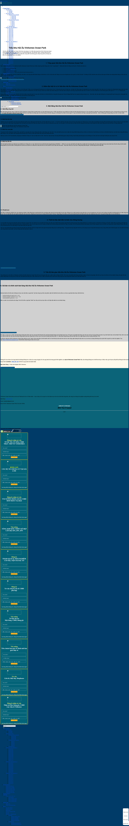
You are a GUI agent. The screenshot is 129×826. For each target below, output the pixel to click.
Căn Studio (11, 77)
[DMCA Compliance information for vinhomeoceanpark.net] (16, 432)
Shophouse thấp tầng (16, 104)
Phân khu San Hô (10, 791)
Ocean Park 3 (6, 73)
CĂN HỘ (5, 795)
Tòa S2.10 (11, 774)
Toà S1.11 (11, 39)
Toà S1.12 (11, 40)
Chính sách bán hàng (10, 85)
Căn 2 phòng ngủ (12, 800)
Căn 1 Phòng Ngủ (13, 798)
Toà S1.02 (11, 30)
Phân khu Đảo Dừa (10, 788)
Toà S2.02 (11, 44)
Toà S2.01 (11, 43)
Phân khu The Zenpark (14, 14)
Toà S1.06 (11, 34)
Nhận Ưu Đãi (125, 812)
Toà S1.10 (11, 37)
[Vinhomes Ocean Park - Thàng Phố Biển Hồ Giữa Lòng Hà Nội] (6, 3)
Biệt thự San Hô (15, 99)
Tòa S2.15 (11, 58)
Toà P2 (13, 22)
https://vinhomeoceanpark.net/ (10, 339)
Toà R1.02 (13, 16)
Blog (4, 86)
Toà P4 (13, 25)
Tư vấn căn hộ (9, 87)
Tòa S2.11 (11, 775)
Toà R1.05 (13, 18)
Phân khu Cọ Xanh (10, 67)
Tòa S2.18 (11, 62)
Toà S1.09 (11, 36)
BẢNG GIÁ (5, 82)
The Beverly (8, 9)
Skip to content (4, 1)
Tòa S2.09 (11, 772)
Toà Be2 (10, 11)
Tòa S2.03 (11, 45)
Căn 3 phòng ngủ (12, 81)
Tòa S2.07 (11, 49)
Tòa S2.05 (11, 767)
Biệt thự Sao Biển (15, 100)
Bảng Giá (8, 83)
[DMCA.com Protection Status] (6, 432)
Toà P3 (13, 23)
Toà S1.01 (11, 28)
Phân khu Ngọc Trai (10, 69)
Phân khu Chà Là (10, 786)
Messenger (125, 819)
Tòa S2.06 (11, 768)
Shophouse (11, 101)
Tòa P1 (13, 21)
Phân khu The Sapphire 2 (11, 41)
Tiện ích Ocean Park (10, 811)
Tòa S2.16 (11, 59)
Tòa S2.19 (11, 63)
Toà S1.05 (11, 32)
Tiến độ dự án (9, 809)
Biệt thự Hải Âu (14, 818)
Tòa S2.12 (11, 57)
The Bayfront (12, 26)
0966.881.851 (9, 399)
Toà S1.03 (11, 31)
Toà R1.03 (13, 17)
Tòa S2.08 (11, 770)
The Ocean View (10, 13)
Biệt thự (10, 815)
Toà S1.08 (11, 35)
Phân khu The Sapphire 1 (11, 27)
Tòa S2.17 (11, 60)
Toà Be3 (10, 12)
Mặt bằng (8, 810)
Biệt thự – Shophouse (11, 814)
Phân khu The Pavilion (14, 20)
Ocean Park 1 (6, 8)
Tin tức (7, 92)
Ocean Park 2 (6, 64)
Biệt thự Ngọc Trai (15, 96)
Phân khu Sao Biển (10, 792)
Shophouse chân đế (15, 102)
